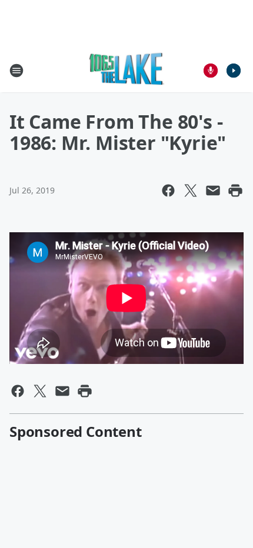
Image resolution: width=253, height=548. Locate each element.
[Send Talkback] (211, 71)
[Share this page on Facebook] (168, 190)
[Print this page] (235, 190)
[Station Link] (127, 70)
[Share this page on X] (190, 190)
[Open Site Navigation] (16, 71)
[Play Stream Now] (234, 71)
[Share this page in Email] (213, 190)
